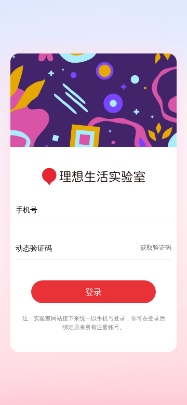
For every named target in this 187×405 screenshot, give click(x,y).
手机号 (26, 209)
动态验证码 (34, 248)
